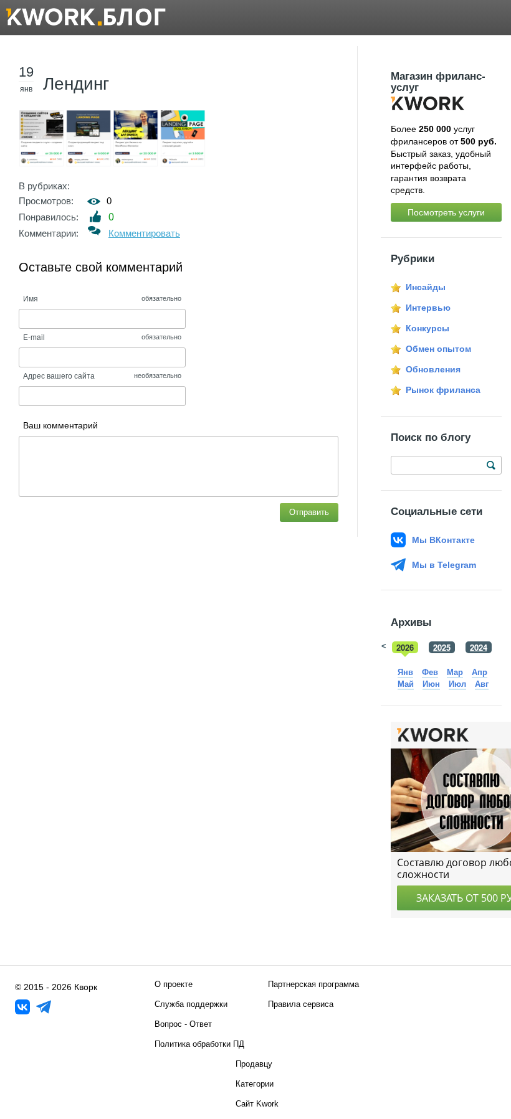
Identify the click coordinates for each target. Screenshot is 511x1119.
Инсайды (426, 287)
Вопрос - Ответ (183, 1024)
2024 (478, 647)
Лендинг (76, 83)
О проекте (174, 984)
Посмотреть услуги (446, 212)
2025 (442, 647)
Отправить (309, 512)
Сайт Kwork (257, 1103)
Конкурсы (427, 328)
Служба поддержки (191, 1004)
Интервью (428, 308)
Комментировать (144, 233)
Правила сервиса (300, 1004)
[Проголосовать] (96, 216)
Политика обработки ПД (199, 1044)
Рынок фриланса (443, 390)
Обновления (433, 369)
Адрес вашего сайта (59, 375)
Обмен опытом (438, 349)
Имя (30, 298)
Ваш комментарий (60, 425)
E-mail (34, 336)
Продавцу (254, 1064)
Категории (255, 1083)
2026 (405, 647)
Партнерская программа (313, 984)
